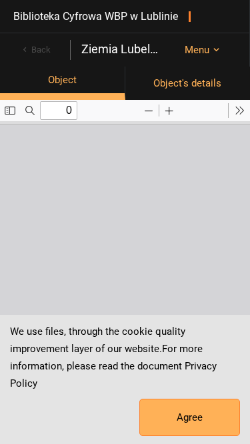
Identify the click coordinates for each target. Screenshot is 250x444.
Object (62, 80)
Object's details (187, 83)
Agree (190, 417)
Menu (197, 50)
